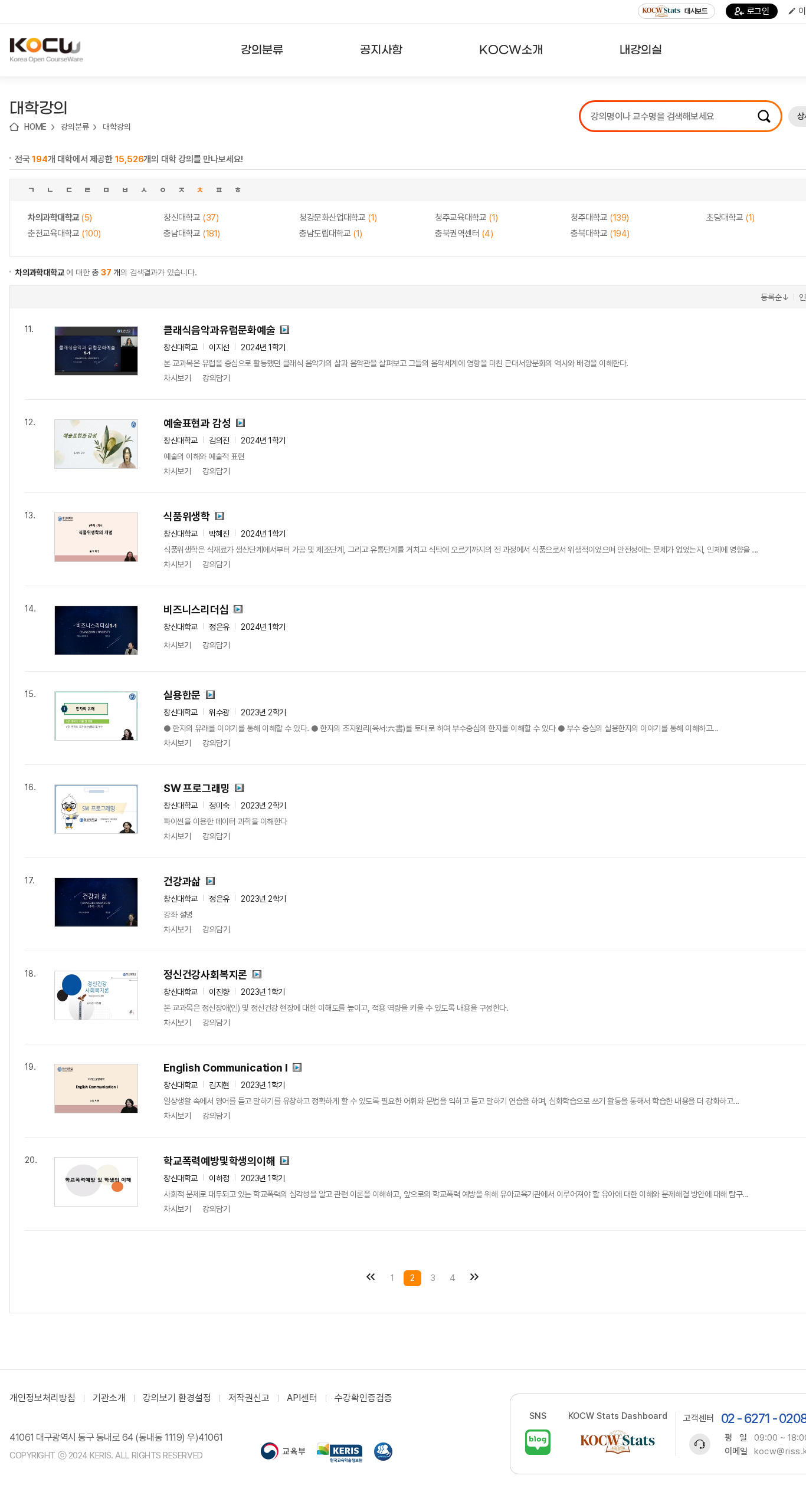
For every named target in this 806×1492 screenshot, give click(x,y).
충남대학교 (191, 233)
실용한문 (182, 695)
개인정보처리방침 (42, 1398)
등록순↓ (775, 297)
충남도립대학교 (330, 233)
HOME (35, 127)
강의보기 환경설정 (177, 1398)
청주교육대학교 (466, 217)
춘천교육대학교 (64, 233)
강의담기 (216, 378)
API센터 (302, 1398)
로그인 (758, 11)
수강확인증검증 (363, 1398)
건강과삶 (182, 881)
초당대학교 (730, 217)
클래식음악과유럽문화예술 (219, 330)
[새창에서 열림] (283, 1452)
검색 (764, 116)
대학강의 (116, 127)
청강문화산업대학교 (338, 217)
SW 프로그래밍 (196, 788)
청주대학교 (600, 217)
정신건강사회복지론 (205, 974)
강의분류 (75, 127)
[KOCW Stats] (617, 1442)
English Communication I (225, 1068)
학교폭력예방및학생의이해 (219, 1161)
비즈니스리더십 (196, 609)
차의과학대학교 (60, 217)
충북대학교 (600, 233)
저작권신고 (249, 1398)
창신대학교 (190, 217)
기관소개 (109, 1398)
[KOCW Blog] (538, 1442)
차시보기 (177, 378)
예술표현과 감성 (197, 423)
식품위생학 (186, 516)
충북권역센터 (464, 233)
